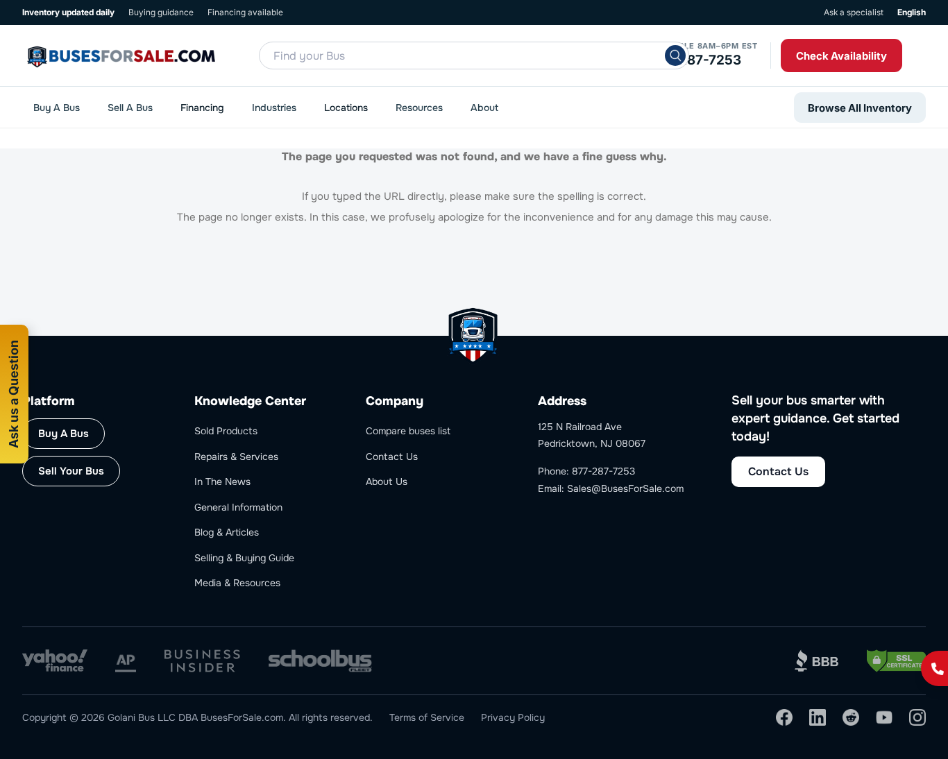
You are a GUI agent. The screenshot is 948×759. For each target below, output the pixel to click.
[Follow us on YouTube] (884, 717)
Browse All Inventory (860, 107)
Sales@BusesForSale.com (625, 488)
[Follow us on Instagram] (917, 717)
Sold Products (225, 431)
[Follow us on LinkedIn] (817, 717)
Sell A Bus (130, 107)
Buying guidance (161, 12)
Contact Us (392, 456)
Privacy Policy (513, 717)
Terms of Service (426, 717)
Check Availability (841, 55)
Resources (419, 107)
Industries (274, 107)
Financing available (245, 12)
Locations (346, 107)
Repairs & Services (236, 456)
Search (675, 55)
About (484, 107)
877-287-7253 (695, 60)
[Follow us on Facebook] (784, 717)
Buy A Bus (56, 107)
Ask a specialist (853, 12)
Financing (202, 107)
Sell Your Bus (71, 471)
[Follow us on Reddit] (851, 717)
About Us (386, 481)
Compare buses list (408, 431)
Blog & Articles (226, 532)
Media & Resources (237, 583)
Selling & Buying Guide (244, 558)
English (911, 12)
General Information (238, 507)
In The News (222, 481)
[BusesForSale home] (151, 55)
